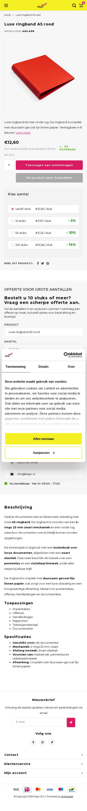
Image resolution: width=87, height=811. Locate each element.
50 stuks (20, 232)
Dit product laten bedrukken (49, 177)
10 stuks (20, 220)
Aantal (10, 341)
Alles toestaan (43, 439)
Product (11, 324)
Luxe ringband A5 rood (28, 15)
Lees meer (23, 132)
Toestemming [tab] (15, 366)
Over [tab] (71, 366)
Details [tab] (43, 366)
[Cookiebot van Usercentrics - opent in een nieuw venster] (63, 355)
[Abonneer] (71, 722)
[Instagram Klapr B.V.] (42, 742)
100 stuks (21, 244)
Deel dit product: (18, 263)
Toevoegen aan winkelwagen (49, 165)
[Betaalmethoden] (16, 789)
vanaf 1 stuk (23, 208)
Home (7, 15)
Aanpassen (41, 452)
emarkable (67, 796)
